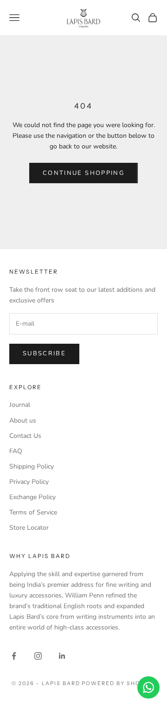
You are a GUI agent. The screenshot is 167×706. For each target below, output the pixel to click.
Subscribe (44, 353)
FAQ (15, 451)
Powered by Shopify (118, 683)
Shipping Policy (31, 466)
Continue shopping (83, 173)
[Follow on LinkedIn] (62, 656)
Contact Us (25, 435)
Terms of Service (33, 512)
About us (22, 420)
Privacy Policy (29, 481)
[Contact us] (148, 687)
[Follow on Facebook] (14, 656)
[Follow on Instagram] (38, 656)
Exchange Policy (32, 497)
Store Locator (29, 527)
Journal (19, 404)
